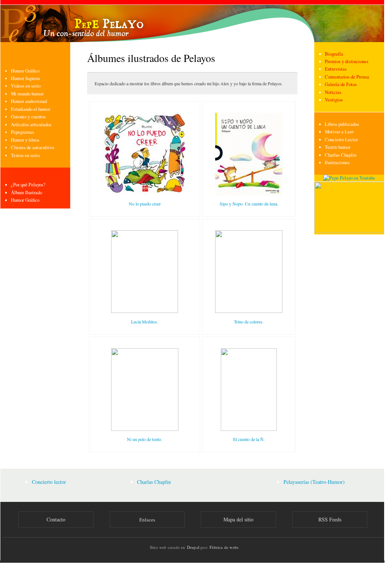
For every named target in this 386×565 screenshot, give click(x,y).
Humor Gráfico (25, 71)
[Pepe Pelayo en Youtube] (349, 178)
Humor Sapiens (25, 78)
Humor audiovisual (29, 101)
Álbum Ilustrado (26, 192)
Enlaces (147, 519)
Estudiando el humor (30, 109)
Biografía (334, 54)
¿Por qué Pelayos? (28, 184)
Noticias (333, 92)
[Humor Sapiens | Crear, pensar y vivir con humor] (349, 231)
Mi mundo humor (27, 94)
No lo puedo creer (145, 204)
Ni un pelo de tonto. (144, 439)
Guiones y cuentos (28, 116)
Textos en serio (25, 155)
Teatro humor (337, 147)
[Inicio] (192, 21)
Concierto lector (49, 481)
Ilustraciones (337, 162)
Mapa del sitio (238, 519)
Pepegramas (22, 132)
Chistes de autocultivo (32, 147)
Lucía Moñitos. (144, 322)
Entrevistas (336, 69)
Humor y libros (25, 140)
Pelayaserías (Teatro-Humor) (314, 481)
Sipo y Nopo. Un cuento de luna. (249, 204)
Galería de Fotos (341, 84)
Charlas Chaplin (340, 155)
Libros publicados (342, 124)
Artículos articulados (31, 124)
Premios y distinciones (346, 61)
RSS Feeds (329, 519)
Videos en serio (26, 86)
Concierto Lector (341, 139)
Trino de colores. (249, 322)
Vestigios (334, 100)
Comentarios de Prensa (347, 77)
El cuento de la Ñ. (249, 439)
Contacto (56, 519)
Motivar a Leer (339, 131)
